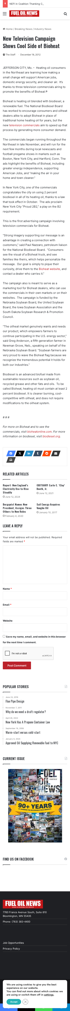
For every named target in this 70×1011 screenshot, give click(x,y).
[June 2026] (35, 806)
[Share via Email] (54, 453)
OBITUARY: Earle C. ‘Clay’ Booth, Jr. (51, 487)
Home (9, 28)
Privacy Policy (11, 948)
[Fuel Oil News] (24, 13)
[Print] (10, 460)
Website (8, 620)
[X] (19, 453)
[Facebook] (10, 453)
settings (49, 995)
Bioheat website (49, 269)
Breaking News (23, 28)
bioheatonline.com (39, 431)
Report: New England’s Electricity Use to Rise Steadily (16, 488)
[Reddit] (45, 453)
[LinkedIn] (28, 453)
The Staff (10, 54)
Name (7, 588)
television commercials (24, 125)
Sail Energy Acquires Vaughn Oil (48, 506)
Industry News (42, 28)
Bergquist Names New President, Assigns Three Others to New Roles (17, 507)
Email (7, 604)
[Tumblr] (37, 453)
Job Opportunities (13, 942)
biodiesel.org (51, 436)
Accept (13, 1001)
